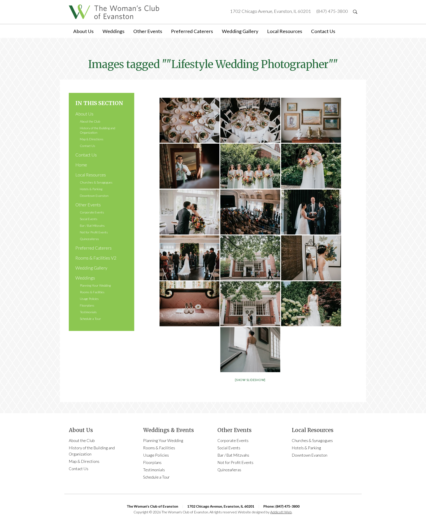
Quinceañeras (89, 239)
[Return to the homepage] (114, 11)
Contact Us (323, 31)
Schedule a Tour (90, 319)
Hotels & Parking (91, 189)
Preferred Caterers (192, 31)
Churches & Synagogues (96, 182)
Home (81, 164)
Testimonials (88, 312)
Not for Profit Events (94, 232)
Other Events (147, 31)
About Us (83, 31)
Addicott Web (281, 512)
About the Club (90, 121)
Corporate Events (92, 212)
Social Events (88, 219)
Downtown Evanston (94, 195)
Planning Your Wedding (95, 285)
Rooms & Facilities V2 (95, 257)
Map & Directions (91, 139)
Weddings (113, 31)
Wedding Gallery (240, 31)
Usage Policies (89, 299)
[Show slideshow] (250, 380)
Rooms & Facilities (92, 292)
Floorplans (87, 305)
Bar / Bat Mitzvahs (92, 225)
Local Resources (284, 31)
